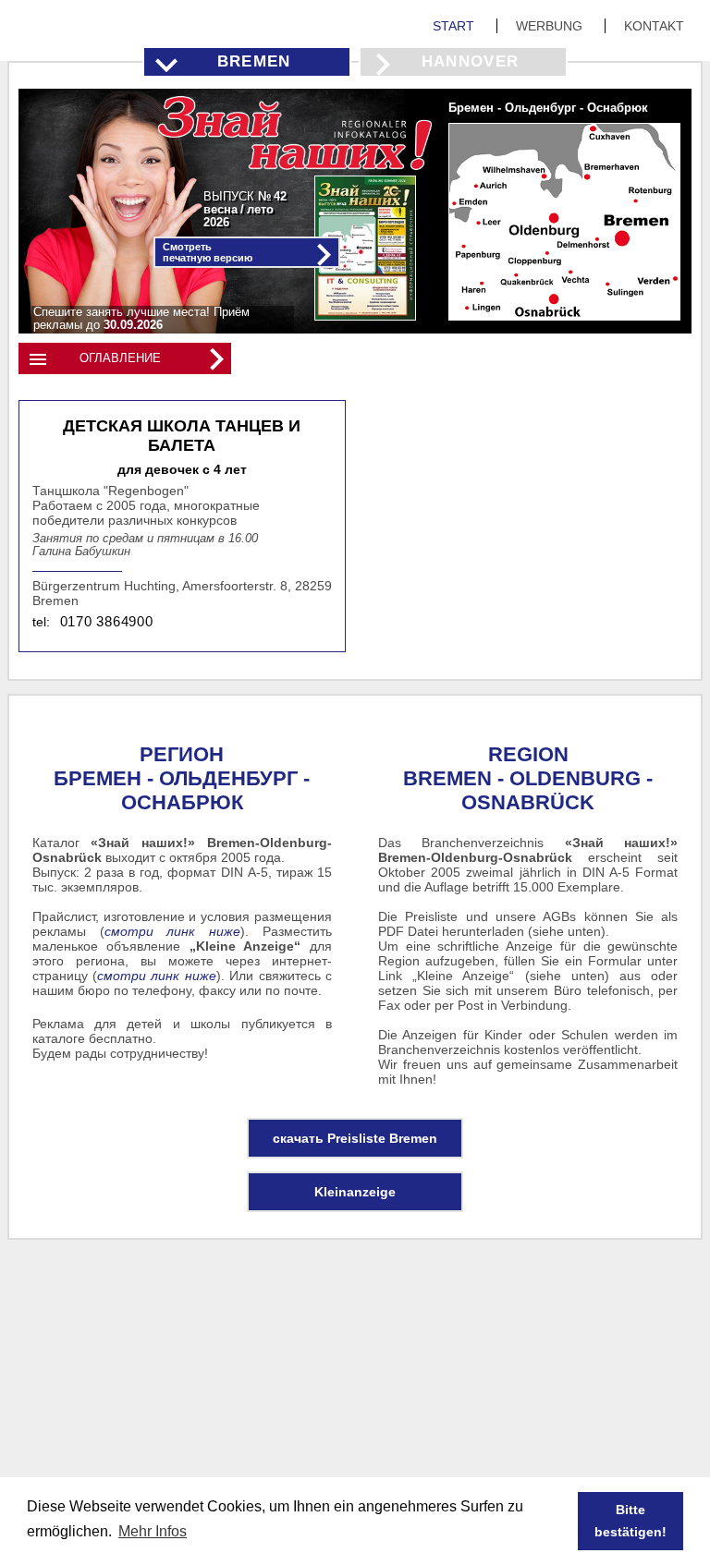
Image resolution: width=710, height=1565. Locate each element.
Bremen (254, 61)
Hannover (471, 61)
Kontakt (654, 25)
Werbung (551, 25)
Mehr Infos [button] (152, 1531)
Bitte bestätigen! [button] (630, 1520)
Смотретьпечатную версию (207, 252)
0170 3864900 (106, 621)
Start (455, 25)
